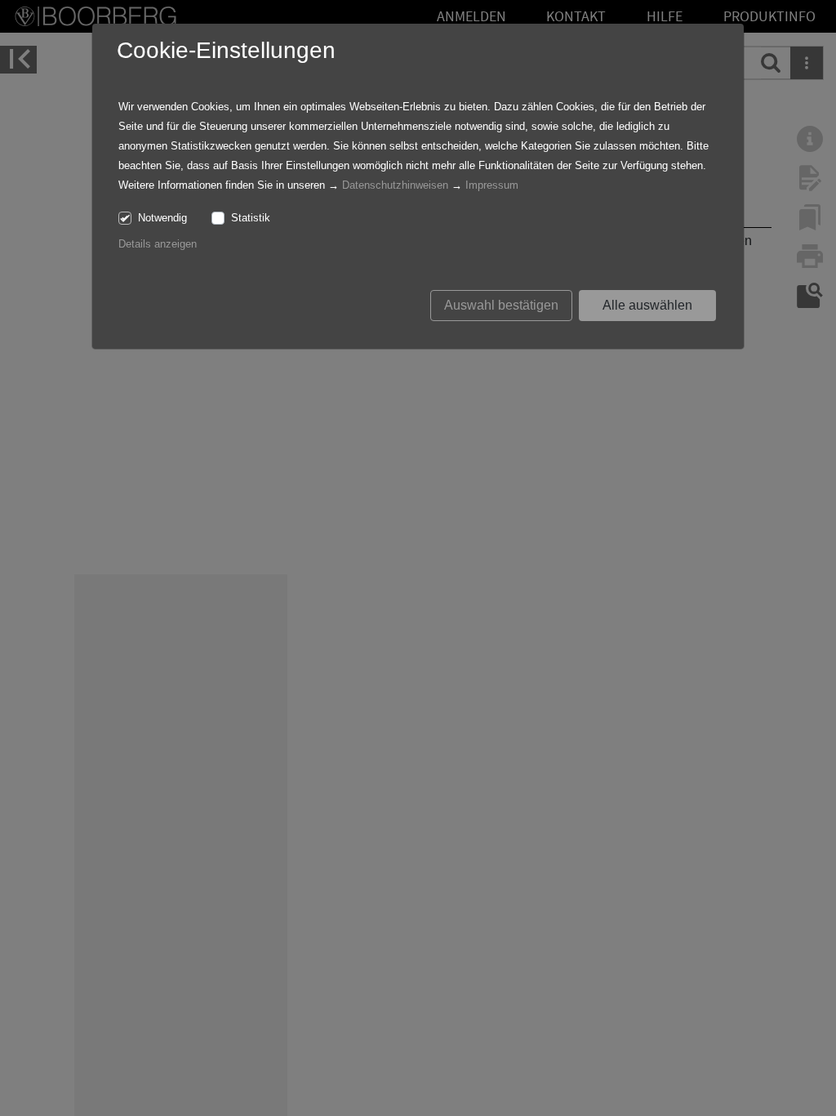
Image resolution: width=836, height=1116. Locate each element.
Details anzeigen (157, 244)
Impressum (491, 185)
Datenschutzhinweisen (395, 185)
